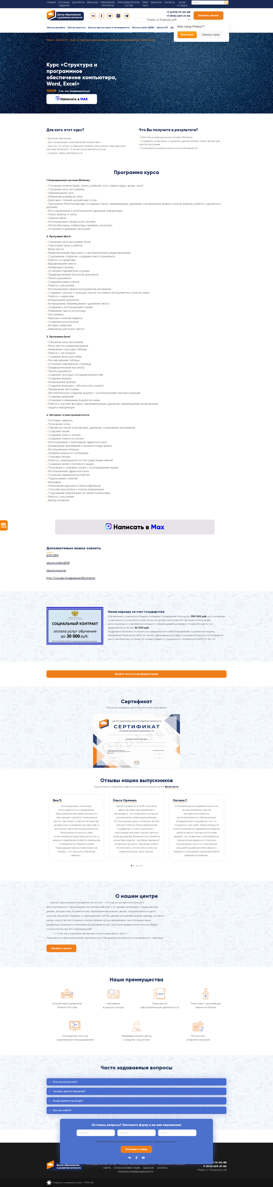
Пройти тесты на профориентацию (136, 674)
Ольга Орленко (65, 800)
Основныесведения (64, 4)
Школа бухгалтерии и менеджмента (109, 27)
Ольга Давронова (187, 800)
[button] (131, 866)
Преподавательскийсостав (129, 4)
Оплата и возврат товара (127, 1168)
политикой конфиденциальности (156, 1141)
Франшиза (92, 2)
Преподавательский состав (101, 1164)
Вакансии (156, 2)
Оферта (107, 1168)
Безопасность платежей (171, 1164)
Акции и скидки (182, 4)
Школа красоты (77, 27)
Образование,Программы (107, 4)
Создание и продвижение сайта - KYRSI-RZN (73, 1182)
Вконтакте (172, 786)
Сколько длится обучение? (69, 1091)
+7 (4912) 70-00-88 (178, 12)
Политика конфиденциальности (135, 1172)
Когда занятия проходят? (68, 1100)
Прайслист (145, 4)
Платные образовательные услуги (137, 1164)
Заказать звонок (208, 15)
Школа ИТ (162, 27)
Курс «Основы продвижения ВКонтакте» (70, 577)
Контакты (169, 2)
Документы (78, 2)
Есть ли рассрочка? (65, 1081)
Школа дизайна (56, 27)
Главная (51, 2)
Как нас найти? (62, 1110)
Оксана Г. (120, 800)
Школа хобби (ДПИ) (143, 27)
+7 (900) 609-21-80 (178, 15)
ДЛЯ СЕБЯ (52, 555)
